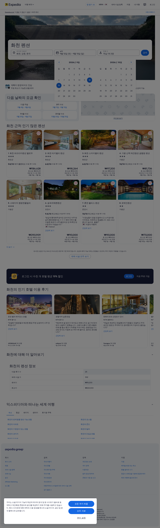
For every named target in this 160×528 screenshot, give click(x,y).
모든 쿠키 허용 (81, 504)
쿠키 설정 (81, 518)
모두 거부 (81, 511)
